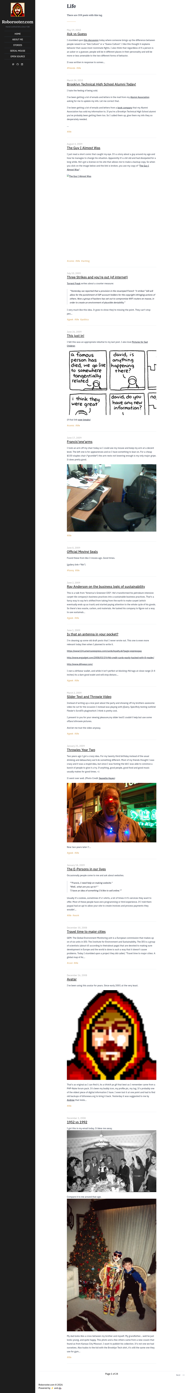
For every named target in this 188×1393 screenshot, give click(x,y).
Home (18, 33)
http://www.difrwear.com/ (80, 664)
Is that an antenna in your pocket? (92, 634)
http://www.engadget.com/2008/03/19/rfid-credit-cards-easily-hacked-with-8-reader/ (110, 657)
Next (178, 1375)
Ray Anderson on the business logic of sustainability (106, 586)
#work (76, 915)
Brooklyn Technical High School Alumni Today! (101, 84)
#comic (70, 261)
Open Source (17, 56)
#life (78, 68)
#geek (70, 319)
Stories (17, 45)
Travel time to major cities (86, 931)
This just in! (75, 335)
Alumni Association (139, 97)
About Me (17, 39)
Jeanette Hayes (107, 778)
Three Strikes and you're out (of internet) (97, 277)
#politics (84, 319)
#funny (70, 570)
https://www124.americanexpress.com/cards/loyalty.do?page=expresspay (104, 651)
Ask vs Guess (77, 34)
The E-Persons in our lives (86, 869)
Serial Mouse (17, 50)
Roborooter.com (17, 21)
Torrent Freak (74, 283)
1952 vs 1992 (77, 1122)
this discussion (91, 40)
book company (125, 107)
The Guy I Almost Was (83, 148)
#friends (71, 68)
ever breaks (84, 419)
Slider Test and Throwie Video (89, 696)
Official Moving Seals (82, 551)
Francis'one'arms (79, 441)
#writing (85, 261)
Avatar (72, 979)
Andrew (71, 1100)
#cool (70, 963)
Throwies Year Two (81, 750)
